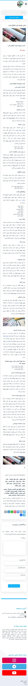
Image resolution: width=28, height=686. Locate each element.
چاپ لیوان (22, 479)
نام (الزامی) (22, 560)
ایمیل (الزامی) (21, 567)
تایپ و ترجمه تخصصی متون (16, 495)
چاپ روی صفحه (11, 381)
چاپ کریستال (16, 483)
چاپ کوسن (12, 481)
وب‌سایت (22, 575)
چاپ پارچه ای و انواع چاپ (17, 25)
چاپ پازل (18, 481)
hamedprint (22, 475)
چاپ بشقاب (18, 486)
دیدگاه (23, 538)
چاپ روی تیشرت (13, 479)
